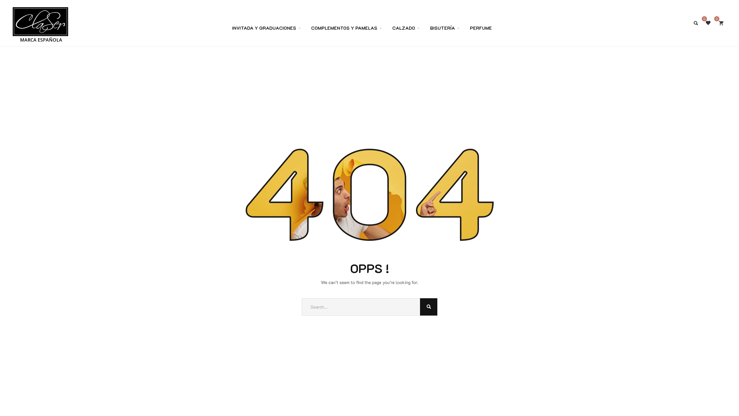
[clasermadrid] (40, 12)
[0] (721, 23)
